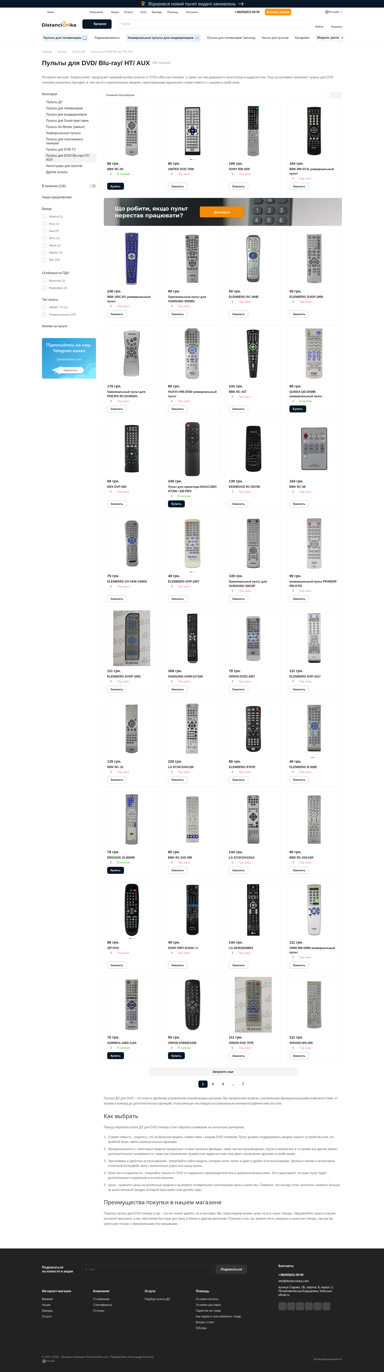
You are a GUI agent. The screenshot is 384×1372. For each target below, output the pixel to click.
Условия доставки (208, 1304)
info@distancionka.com (293, 1281)
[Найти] (304, 24)
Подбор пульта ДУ (157, 1299)
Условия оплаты (207, 1299)
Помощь (202, 1291)
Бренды (47, 1310)
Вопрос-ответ (205, 1322)
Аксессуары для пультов (64, 166)
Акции (46, 1304)
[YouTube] (309, 1306)
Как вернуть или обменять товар (218, 1316)
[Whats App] (326, 1306)
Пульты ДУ (54, 102)
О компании (101, 1299)
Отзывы (98, 1310)
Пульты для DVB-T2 (61, 149)
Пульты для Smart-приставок (67, 120)
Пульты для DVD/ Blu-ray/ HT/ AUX (68, 157)
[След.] (253, 1084)
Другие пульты (57, 172)
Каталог (47, 1299)
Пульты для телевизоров (64, 108)
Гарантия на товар (208, 1310)
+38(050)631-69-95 (247, 12)
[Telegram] (300, 1306)
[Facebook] (282, 1306)
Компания (101, 1291)
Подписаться (231, 1269)
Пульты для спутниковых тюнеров (64, 141)
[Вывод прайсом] (339, 95)
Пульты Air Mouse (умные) (65, 127)
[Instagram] (291, 1306)
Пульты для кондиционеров (66, 114)
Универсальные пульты (63, 133)
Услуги (46, 1316)
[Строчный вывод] (333, 95)
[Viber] (318, 1306)
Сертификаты (102, 1304)
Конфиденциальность (327, 1359)
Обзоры (201, 1328)
